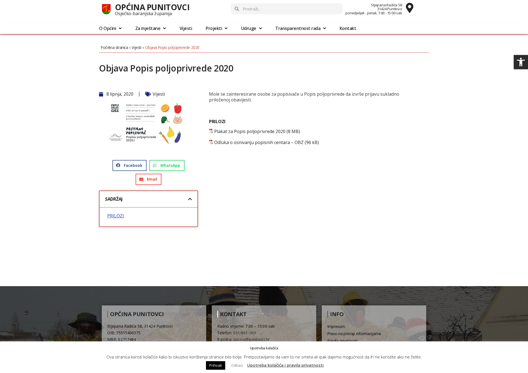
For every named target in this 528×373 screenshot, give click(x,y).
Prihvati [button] (215, 365)
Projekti (214, 28)
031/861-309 (244, 332)
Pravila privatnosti (342, 340)
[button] (521, 62)
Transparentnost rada (297, 28)
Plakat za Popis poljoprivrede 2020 (249, 131)
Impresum (336, 326)
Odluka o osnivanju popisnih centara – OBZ (259, 142)
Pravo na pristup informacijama (354, 333)
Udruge (248, 28)
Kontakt (348, 28)
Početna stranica (114, 47)
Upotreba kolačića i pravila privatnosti (285, 365)
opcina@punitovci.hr (251, 339)
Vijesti (186, 28)
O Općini (107, 28)
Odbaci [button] (237, 365)
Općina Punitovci (152, 7)
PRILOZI (115, 216)
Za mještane (148, 28)
